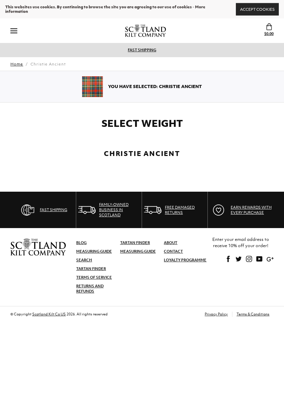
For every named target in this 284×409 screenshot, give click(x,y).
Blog (81, 242)
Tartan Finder (91, 268)
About (170, 242)
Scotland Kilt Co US (49, 314)
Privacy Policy (216, 314)
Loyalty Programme (185, 260)
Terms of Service (94, 277)
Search (84, 260)
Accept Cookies (257, 9)
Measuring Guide (94, 251)
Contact (173, 251)
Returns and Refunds (90, 288)
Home (16, 64)
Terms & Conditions (253, 314)
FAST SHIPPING (142, 50)
